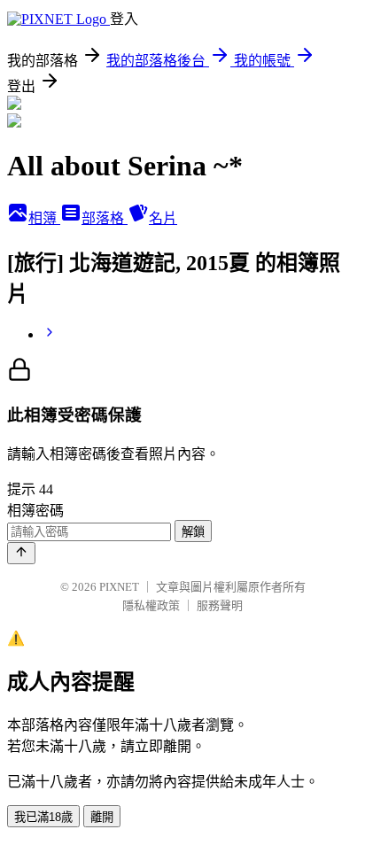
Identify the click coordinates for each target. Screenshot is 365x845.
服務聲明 (220, 605)
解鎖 (193, 532)
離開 (101, 817)
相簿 (44, 218)
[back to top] (21, 553)
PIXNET (119, 586)
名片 (163, 218)
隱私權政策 (151, 605)
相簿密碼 (35, 510)
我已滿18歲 (43, 817)
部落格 (105, 218)
